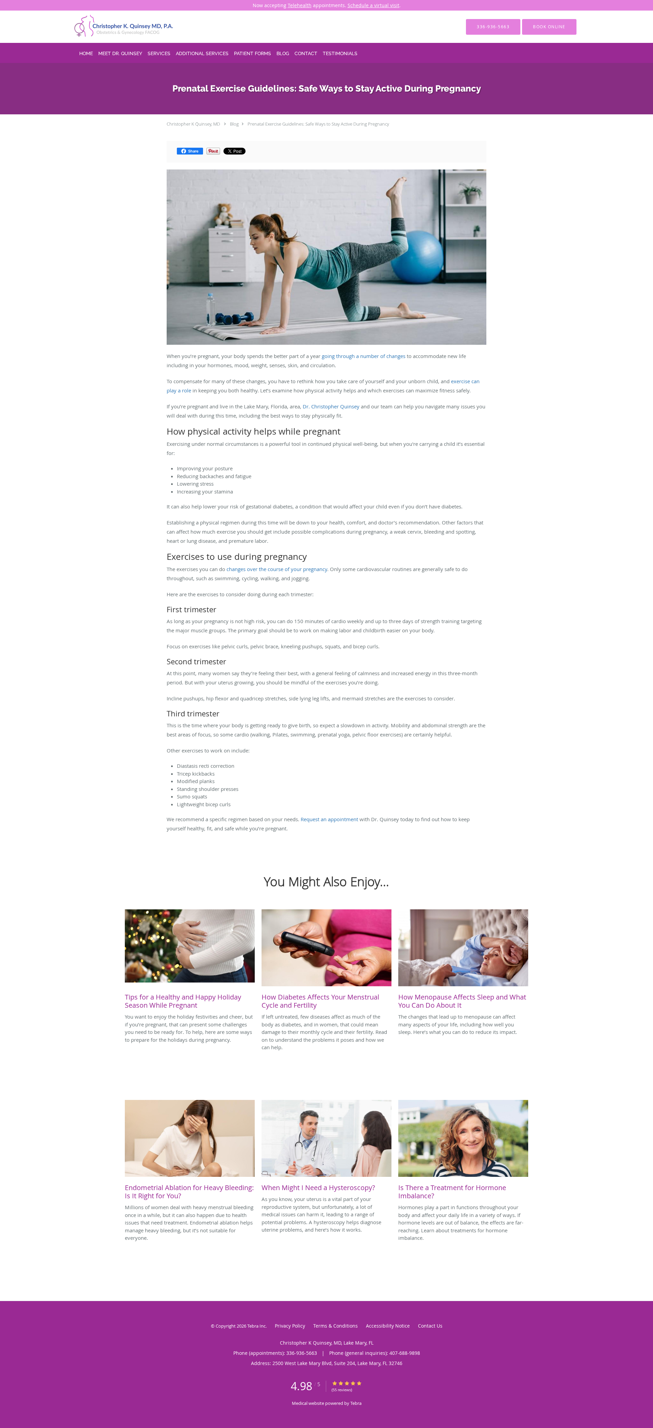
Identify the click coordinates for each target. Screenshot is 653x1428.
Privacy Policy (290, 1325)
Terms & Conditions (335, 1325)
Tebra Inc (256, 1326)
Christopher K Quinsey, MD (193, 124)
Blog (234, 124)
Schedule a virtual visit (373, 5)
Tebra (356, 1403)
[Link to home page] (114, 27)
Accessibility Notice (388, 1325)
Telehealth (300, 5)
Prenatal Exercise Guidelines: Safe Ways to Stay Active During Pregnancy (318, 124)
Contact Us (430, 1325)
